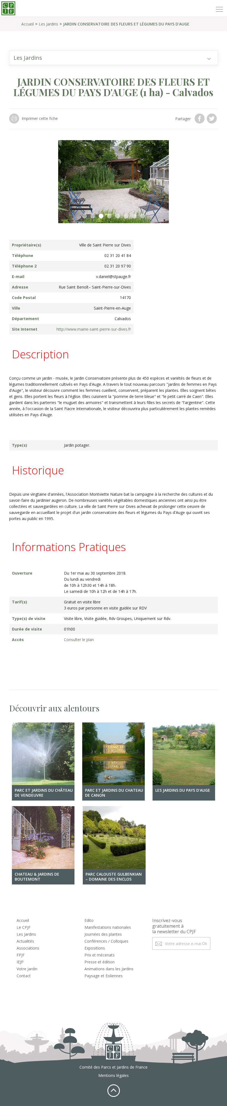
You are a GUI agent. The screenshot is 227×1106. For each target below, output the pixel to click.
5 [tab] (117, 216)
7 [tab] (134, 216)
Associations (28, 948)
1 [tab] (84, 216)
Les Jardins (48, 24)
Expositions (94, 948)
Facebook (200, 118)
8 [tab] (142, 216)
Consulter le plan (79, 639)
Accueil (27, 24)
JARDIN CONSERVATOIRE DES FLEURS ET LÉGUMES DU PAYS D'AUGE (126, 24)
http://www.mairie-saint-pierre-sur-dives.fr (93, 329)
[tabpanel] (113, 181)
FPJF (21, 955)
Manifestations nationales (107, 927)
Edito (89, 920)
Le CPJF (23, 927)
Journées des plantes (103, 934)
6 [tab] (126, 216)
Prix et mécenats (99, 955)
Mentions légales (113, 1075)
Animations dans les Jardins (108, 968)
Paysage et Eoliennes (103, 975)
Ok (204, 943)
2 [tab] (93, 216)
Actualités (25, 941)
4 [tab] (109, 216)
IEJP (20, 961)
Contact (24, 975)
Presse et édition (99, 961)
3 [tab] (101, 216)
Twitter (212, 118)
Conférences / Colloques (106, 941)
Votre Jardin (27, 968)
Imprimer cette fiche (40, 118)
